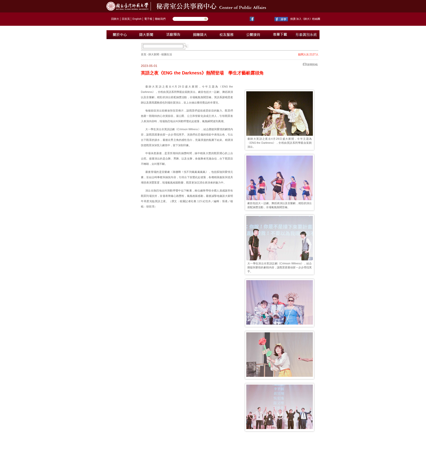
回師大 (115, 18)
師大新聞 (153, 54)
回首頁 (126, 18)
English (137, 18)
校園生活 (166, 54)
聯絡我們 (160, 18)
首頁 (143, 54)
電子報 (148, 18)
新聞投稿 (312, 64)
